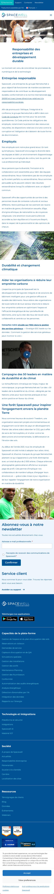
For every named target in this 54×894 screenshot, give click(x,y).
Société (6, 746)
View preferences (27, 880)
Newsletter (39, 3)
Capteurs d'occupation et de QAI (17, 652)
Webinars (6, 815)
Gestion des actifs (10, 666)
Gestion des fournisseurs (13, 674)
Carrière (5, 774)
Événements (7, 810)
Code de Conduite (10, 117)
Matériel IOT (7, 733)
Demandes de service (11, 648)
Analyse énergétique (11, 688)
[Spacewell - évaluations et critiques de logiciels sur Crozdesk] (10, 846)
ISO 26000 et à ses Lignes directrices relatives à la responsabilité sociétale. (26, 98)
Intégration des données (13, 697)
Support (18, 3)
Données (6, 806)
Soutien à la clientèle (11, 770)
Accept (27, 873)
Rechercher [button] (7, 3)
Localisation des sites (11, 778)
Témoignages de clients (13, 797)
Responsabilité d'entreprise (14, 761)
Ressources (9, 791)
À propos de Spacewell (12, 752)
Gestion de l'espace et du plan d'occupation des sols (25, 639)
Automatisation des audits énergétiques (20, 683)
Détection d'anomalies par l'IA (15, 692)
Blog (4, 802)
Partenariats (7, 765)
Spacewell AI (7, 729)
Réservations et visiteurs (13, 643)
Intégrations (7, 724)
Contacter (28, 3)
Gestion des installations (13, 661)
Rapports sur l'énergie (12, 701)
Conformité (7, 679)
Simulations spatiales (11, 657)
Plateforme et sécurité (12, 720)
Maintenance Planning (12, 670)
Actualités (6, 756)
